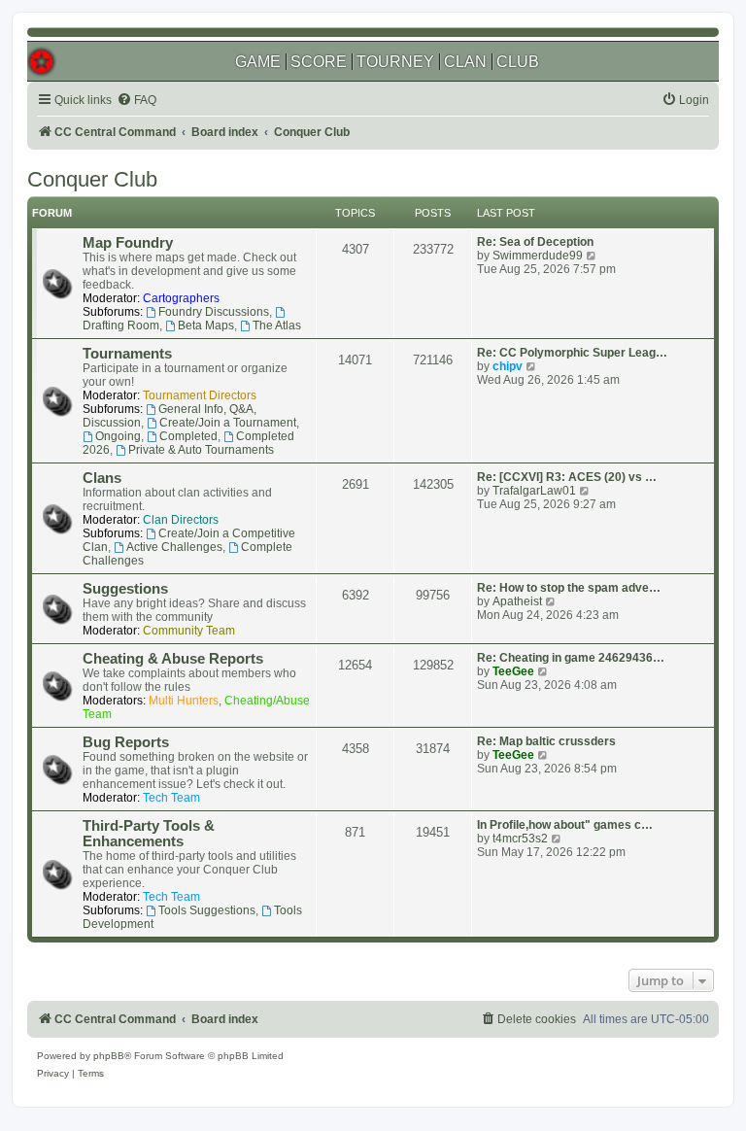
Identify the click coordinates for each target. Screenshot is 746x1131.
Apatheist (517, 601)
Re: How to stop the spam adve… (569, 588)
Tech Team (171, 798)
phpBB (108, 1055)
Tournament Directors (199, 395)
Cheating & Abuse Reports (173, 659)
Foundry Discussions (213, 312)
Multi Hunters (184, 700)
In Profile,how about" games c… (565, 825)
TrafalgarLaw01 (534, 490)
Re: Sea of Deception (535, 242)
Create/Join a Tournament (227, 422)
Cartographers (181, 298)
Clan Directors (181, 520)
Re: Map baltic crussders (546, 741)
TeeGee (513, 671)
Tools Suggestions (206, 910)
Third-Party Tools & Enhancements (149, 833)
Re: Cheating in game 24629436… (570, 658)
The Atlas (277, 325)
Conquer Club (92, 179)
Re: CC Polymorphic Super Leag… (572, 353)
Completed (188, 436)
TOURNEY (395, 61)
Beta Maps (206, 325)
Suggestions (125, 589)
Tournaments (127, 353)
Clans (102, 478)
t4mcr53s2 (520, 838)
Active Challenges (174, 547)
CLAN (465, 61)
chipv (507, 366)
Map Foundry (128, 243)
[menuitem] (136, 100)
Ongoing (118, 436)
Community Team (189, 630)
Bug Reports (126, 742)
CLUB (517, 61)
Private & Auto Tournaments (201, 450)
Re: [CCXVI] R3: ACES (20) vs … (567, 477)
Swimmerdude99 (537, 255)
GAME (258, 61)
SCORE (318, 61)
